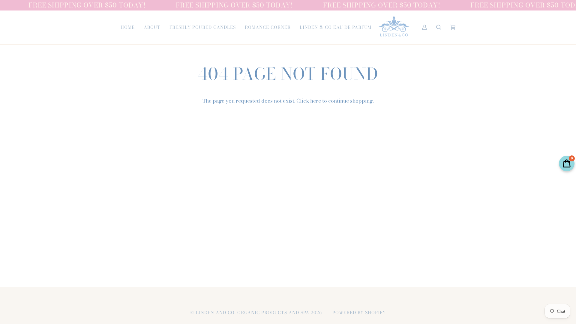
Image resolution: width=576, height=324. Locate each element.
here (315, 101)
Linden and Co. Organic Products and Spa (252, 312)
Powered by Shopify (359, 312)
